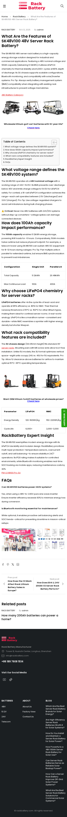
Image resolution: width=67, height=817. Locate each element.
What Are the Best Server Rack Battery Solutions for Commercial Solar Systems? (55, 795)
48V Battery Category (12, 94)
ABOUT (26, 700)
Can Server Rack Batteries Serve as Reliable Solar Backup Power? (55, 764)
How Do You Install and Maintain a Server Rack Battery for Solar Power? (55, 737)
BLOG (49, 700)
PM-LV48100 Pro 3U (11, 472)
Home (5, 16)
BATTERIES (7, 700)
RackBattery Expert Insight (18, 159)
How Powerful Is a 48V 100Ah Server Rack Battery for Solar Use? (54, 750)
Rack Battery (19, 16)
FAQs (7, 162)
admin (40, 29)
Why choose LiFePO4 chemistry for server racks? (29, 152)
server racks (8, 347)
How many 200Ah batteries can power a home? (30, 617)
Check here (33, 401)
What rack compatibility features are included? (29, 156)
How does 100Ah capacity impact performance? (29, 149)
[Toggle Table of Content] (52, 142)
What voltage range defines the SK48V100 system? (30, 146)
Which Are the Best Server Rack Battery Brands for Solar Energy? (55, 710)
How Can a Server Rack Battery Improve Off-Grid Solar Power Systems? (55, 779)
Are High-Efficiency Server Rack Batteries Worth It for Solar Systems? (55, 723)
